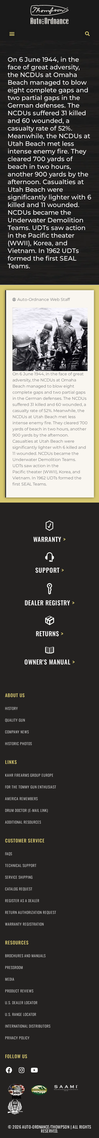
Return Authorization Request (30, 912)
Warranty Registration (24, 924)
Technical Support (21, 865)
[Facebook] (9, 1070)
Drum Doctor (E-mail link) (26, 810)
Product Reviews (19, 990)
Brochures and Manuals (25, 955)
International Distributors (28, 1026)
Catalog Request (18, 888)
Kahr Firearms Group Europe (29, 775)
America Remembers (21, 798)
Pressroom (14, 967)
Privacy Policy (17, 1037)
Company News (17, 731)
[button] (12, 33)
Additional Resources (23, 822)
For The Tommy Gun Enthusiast (30, 786)
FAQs (8, 853)
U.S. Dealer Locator (21, 1002)
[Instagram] (21, 1070)
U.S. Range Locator (20, 1014)
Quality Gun (15, 720)
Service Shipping (19, 877)
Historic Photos (18, 743)
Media (9, 979)
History (11, 708)
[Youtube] (34, 1070)
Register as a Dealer (22, 900)
